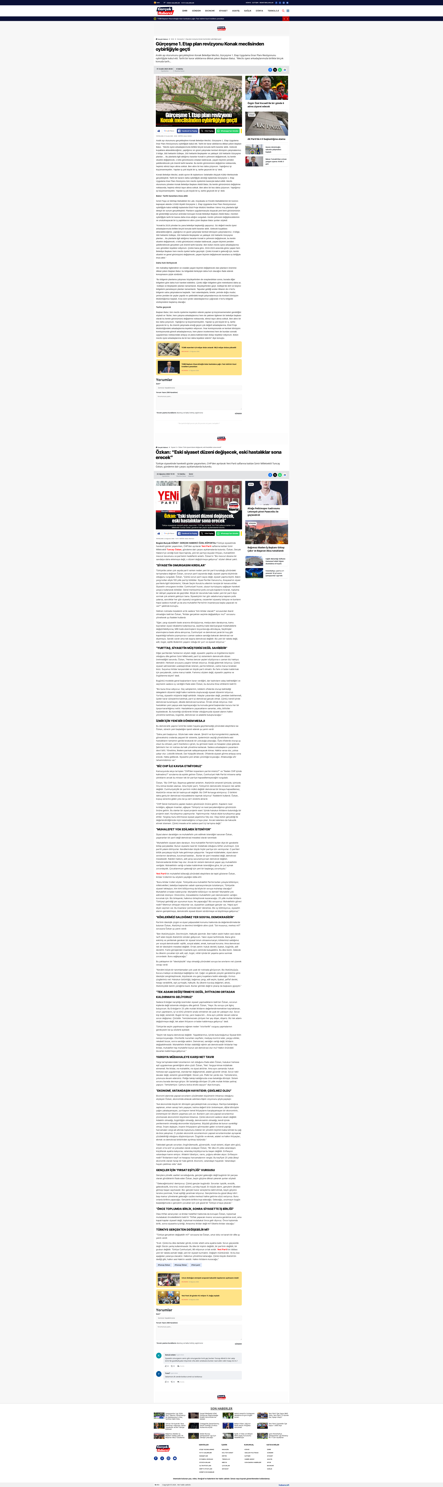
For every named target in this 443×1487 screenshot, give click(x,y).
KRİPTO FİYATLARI (205, 1469)
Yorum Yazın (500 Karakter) (167, 392)
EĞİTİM (224, 1456)
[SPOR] (266, 493)
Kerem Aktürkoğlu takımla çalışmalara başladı (273, 149)
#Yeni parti (195, 1265)
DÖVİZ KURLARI (204, 1462)
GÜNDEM (270, 1452)
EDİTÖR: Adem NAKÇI (185, 136)
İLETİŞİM (255, 2)
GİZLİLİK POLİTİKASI (251, 1452)
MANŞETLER (203, 1456)
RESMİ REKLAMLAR (266, 2)
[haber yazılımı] (284, 1485)
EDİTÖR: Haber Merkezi (186, 538)
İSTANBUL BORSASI (206, 1459)
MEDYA (224, 1462)
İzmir (172, 39)
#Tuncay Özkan (164, 1265)
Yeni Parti (206, 546)
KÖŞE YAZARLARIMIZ (206, 1449)
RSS (157, 1485)
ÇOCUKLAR (226, 1465)
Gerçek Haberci (162, 39)
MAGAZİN (225, 1449)
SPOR (269, 1462)
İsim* (158, 384)
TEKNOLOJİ (226, 1459)
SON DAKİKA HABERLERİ (253, 1462)
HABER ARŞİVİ (249, 1459)
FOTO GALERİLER (187, 3)
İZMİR (269, 1449)
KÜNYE (248, 2)
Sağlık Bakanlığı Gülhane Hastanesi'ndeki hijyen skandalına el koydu (275, 561)
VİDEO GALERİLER (173, 3)
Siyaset (173, 447)
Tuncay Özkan (174, 550)
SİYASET (270, 1456)
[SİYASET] (266, 123)
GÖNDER (238, 413)
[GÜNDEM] (266, 87)
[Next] (287, 18)
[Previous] (284, 18)
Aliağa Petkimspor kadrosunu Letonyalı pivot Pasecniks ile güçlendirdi (264, 511)
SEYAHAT (225, 1469)
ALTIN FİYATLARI (205, 1465)
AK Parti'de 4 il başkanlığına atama (170, 19)
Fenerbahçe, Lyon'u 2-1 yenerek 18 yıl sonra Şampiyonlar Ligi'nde (275, 573)
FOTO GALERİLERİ (205, 1452)
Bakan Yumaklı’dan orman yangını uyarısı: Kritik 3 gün (276, 161)
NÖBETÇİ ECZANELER (206, 1472)
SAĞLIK (269, 1469)
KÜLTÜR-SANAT (227, 1452)
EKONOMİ (270, 1465)
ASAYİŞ (269, 1459)
